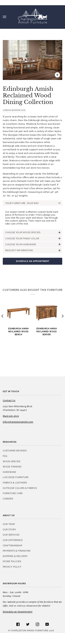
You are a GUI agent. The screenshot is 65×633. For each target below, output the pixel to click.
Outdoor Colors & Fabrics (20, 488)
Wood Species (11, 461)
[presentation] (2, 316)
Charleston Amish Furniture (29, 630)
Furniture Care (13, 493)
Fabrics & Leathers (15, 482)
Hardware (9, 472)
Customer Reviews (15, 450)
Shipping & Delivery (15, 556)
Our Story (9, 529)
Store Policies (12, 561)
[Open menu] (8, 17)
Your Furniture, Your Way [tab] (22, 203)
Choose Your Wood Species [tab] (23, 232)
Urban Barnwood (14, 110)
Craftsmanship (12, 545)
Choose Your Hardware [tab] (20, 244)
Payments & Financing (17, 550)
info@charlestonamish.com (18, 422)
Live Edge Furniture (16, 477)
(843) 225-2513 (11, 416)
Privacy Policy (12, 566)
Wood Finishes (12, 466)
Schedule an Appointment (32, 261)
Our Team (9, 524)
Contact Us (9, 400)
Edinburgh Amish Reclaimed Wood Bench (18, 331)
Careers (8, 498)
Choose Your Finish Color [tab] (22, 238)
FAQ (5, 456)
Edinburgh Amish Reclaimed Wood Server (46, 331)
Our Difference (13, 540)
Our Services (11, 534)
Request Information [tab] (19, 250)
